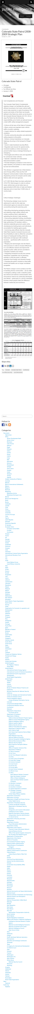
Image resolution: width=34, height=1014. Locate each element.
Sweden (7, 647)
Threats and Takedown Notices (13, 654)
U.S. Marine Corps (13, 771)
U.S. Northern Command (15, 783)
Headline (7, 986)
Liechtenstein (8, 581)
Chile (6, 507)
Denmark (7, 521)
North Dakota (10, 916)
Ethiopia (9, 449)
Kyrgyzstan (8, 574)
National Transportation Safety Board (17, 900)
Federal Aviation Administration (15, 843)
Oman (6, 606)
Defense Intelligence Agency (16, 721)
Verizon (7, 974)
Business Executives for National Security (18, 691)
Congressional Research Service (15, 705)
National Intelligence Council (16, 928)
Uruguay (7, 967)
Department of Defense (13, 716)
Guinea (9, 452)
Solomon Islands (9, 640)
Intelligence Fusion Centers (16, 811)
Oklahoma (9, 933)
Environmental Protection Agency (16, 841)
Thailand (7, 652)
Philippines (8, 620)
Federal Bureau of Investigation (15, 845)
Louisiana (9, 877)
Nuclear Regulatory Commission (15, 917)
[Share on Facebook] (3, 366)
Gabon (8, 451)
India (6, 550)
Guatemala (8, 544)
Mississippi (10, 886)
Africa (6, 436)
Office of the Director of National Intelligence (19, 919)
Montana (9, 889)
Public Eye (6, 985)
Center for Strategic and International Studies (19, 695)
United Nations (9, 668)
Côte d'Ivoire (10, 443)
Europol (9, 530)
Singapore (8, 638)
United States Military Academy (17, 794)
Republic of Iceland (10, 629)
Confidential (26, 370)
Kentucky (9, 875)
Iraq (6, 559)
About (22, 16)
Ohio (8, 932)
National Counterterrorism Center (18, 926)
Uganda (9, 477)
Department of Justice (12, 822)
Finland (7, 534)
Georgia (7, 539)
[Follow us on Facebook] (3, 424)
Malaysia (7, 589)
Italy (6, 566)
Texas (8, 944)
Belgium (7, 488)
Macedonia (8, 585)
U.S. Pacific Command (14, 785)
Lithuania (7, 583)
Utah (8, 949)
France (7, 535)
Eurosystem (10, 532)
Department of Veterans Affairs (17, 728)
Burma (7, 502)
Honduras (7, 546)
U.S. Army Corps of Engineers (16, 758)
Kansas (9, 873)
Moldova (7, 594)
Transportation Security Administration (19, 815)
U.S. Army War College (14, 760)
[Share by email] (13, 366)
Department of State (12, 826)
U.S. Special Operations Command (18, 788)
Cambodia (8, 504)
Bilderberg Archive (12, 493)
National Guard (11, 893)
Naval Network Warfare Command (19, 774)
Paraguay (7, 617)
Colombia (7, 511)
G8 (6, 537)
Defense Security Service (15, 725)
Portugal (7, 624)
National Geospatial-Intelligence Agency (19, 739)
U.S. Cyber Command (15, 792)
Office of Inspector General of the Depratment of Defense (17, 748)
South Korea (8, 643)
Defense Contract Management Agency (19, 719)
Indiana (9, 871)
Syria (6, 650)
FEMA (8, 856)
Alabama (9, 680)
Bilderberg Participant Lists (14, 495)
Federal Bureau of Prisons (14, 848)
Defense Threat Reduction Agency (18, 726)
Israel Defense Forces (12, 562)
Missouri (9, 887)
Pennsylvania (10, 939)
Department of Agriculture (14, 711)
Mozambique (10, 465)
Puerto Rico (8, 626)
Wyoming (9, 965)
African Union (10, 440)
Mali (8, 459)
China (6, 509)
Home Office (10, 666)
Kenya (8, 454)
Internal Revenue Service (15, 831)
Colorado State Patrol (16, 370)
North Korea (8, 603)
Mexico (7, 590)
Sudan (8, 472)
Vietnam (7, 976)
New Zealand (8, 597)
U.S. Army (11, 757)
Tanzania (9, 474)
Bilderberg (8, 491)
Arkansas (9, 686)
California (9, 693)
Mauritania (10, 461)
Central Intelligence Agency (14, 698)
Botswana (9, 442)
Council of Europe (10, 514)
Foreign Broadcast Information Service (19, 700)
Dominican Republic (10, 523)
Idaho (8, 868)
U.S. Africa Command (14, 751)
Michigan (7, 592)
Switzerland (8, 649)
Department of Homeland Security (16, 803)
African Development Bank (14, 438)
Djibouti (9, 445)
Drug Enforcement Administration (18, 824)
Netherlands (8, 596)
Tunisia (9, 475)
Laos (6, 576)
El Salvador (8, 525)
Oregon (9, 935)
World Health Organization (14, 677)
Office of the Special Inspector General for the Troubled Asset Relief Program (20, 833)
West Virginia (10, 958)
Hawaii (9, 866)
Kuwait (7, 573)
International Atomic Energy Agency (16, 670)
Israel (6, 560)
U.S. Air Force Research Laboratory (18, 755)
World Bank (8, 978)
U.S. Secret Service (13, 817)
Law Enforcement (18, 372)
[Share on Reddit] (8, 366)
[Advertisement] (17, 394)
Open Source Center (14, 930)
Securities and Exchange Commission (17, 940)
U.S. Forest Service (13, 712)
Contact (28, 16)
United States (8, 679)
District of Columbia (12, 840)
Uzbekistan (8, 969)
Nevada (9, 903)
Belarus (7, 486)
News (4, 981)
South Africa (8, 642)
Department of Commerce (13, 714)
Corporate (8, 512)
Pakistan (7, 612)
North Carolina (11, 914)
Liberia (9, 456)
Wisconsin (9, 963)
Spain (6, 645)
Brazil (6, 500)
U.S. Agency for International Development (18, 946)
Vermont (9, 951)
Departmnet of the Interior (14, 838)
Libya (8, 458)
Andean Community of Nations (13, 479)
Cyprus (7, 518)
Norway (7, 604)
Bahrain (7, 482)
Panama (7, 615)
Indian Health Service (14, 801)
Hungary (7, 548)
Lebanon (7, 580)
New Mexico (10, 909)
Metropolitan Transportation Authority (19, 912)
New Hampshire (11, 905)
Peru (6, 619)
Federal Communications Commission (17, 850)
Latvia (6, 578)
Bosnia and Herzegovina (11, 498)
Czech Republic (9, 520)
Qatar (6, 627)
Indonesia (7, 551)
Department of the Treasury (14, 827)
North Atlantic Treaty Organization (14, 601)
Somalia (9, 470)
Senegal (9, 466)
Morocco (9, 463)
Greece (7, 543)
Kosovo (7, 571)
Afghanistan (8, 435)
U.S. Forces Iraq (13, 765)
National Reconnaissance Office (17, 741)
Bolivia (7, 497)
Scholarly (7, 636)
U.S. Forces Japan (13, 767)
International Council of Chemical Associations (19, 672)
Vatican (7, 971)
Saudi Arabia (8, 634)
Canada (7, 505)
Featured (7, 983)
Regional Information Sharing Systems (19, 813)
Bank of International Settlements (14, 484)
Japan (6, 567)
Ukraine (7, 659)
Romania (7, 631)
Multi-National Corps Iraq (15, 735)
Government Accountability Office (16, 864)
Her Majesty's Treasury (13, 665)
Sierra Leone (10, 468)
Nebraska (9, 902)
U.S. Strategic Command (15, 790)
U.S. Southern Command (15, 787)
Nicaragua (8, 599)
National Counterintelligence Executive (19, 925)
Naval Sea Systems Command (18, 776)
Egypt (8, 447)
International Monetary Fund (13, 555)
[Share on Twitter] (5, 366)
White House (10, 960)
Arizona (9, 684)
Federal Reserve (11, 852)
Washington (10, 955)
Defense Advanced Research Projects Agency (20, 718)
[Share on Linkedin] (10, 366)
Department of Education (13, 795)
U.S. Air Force (12, 753)
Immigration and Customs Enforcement (19, 810)
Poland (7, 622)
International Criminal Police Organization (16, 553)
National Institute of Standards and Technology (19, 894)
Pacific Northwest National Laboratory (17, 937)
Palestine (7, 613)
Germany (7, 541)
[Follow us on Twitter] (6, 424)
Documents (6, 433)
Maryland (9, 879)
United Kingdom (9, 663)
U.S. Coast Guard (13, 764)
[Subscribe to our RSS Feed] (9, 424)
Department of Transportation (15, 836)
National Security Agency (15, 742)
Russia (7, 633)
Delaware (9, 709)
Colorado (5, 29)
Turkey (7, 657)
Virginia (9, 953)
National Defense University (16, 737)
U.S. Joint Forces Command (16, 769)
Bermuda (7, 489)
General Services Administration (15, 861)
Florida (9, 857)
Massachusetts (11, 880)
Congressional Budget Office (14, 703)
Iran (6, 557)
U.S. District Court (11, 948)
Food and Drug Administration (15, 859)
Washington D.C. (11, 956)
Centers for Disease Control (14, 696)
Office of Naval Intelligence (17, 778)
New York (9, 910)
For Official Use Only (7, 372)
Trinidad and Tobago (10, 656)
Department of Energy (13, 797)
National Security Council (15, 962)
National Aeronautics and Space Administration (19, 891)
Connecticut (10, 707)
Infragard (11, 847)
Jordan (7, 569)
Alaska (8, 682)
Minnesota (10, 884)
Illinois (9, 870)
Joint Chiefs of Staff (14, 730)
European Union (9, 527)
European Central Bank (13, 528)
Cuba (6, 516)
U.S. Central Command (14, 762)
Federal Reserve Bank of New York (18, 854)
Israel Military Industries (13, 564)
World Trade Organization (12, 979)
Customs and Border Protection (17, 804)
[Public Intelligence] (17, 9)
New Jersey (10, 907)
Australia (7, 481)
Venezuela (8, 972)
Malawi (7, 587)
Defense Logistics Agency (15, 723)
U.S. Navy (11, 772)
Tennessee (9, 942)
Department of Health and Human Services (18, 799)
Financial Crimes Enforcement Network (19, 829)
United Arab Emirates (11, 661)
